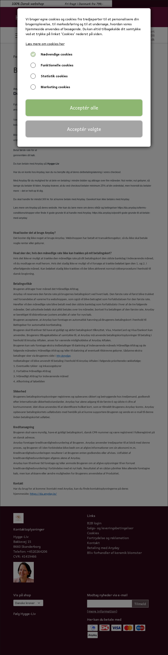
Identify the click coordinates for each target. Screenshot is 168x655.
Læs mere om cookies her (45, 43)
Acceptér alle (84, 107)
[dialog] (84, 327)
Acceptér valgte (84, 129)
